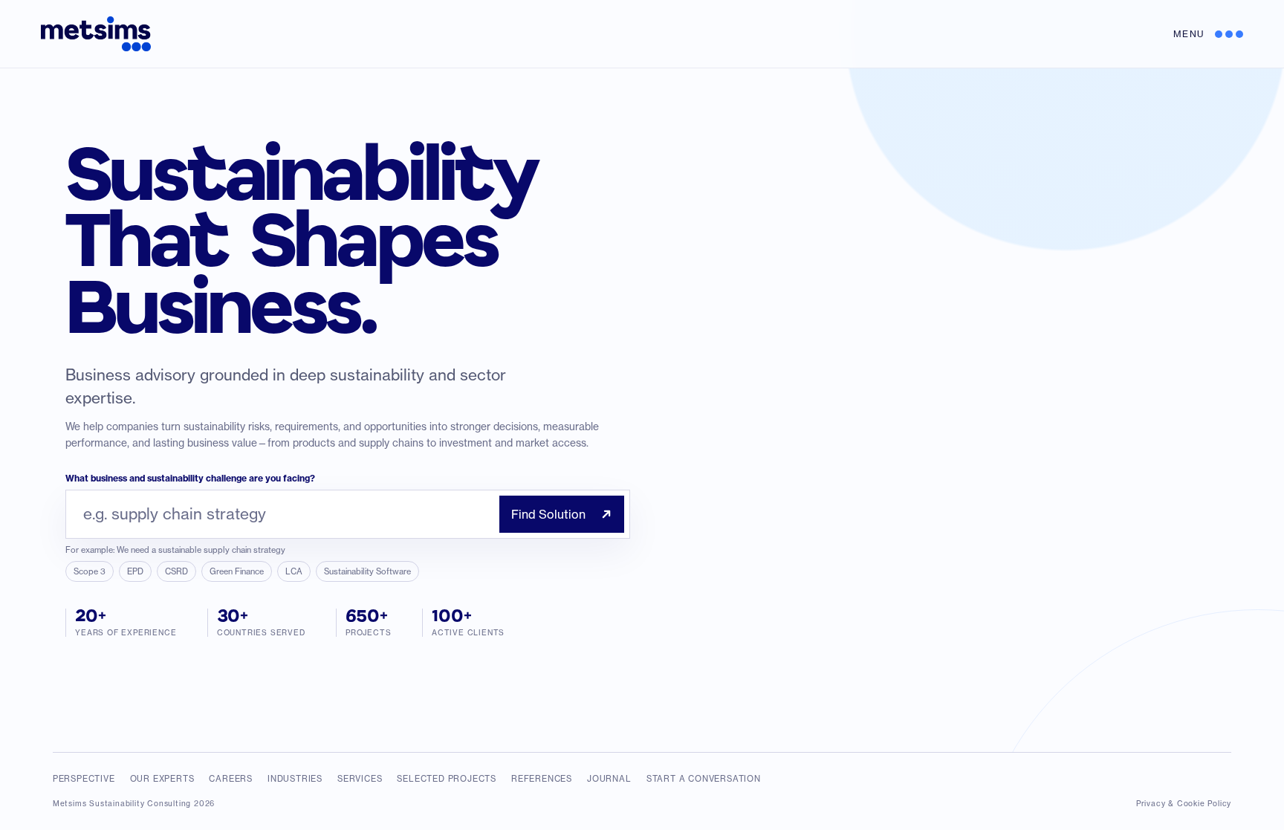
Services (359, 779)
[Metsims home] (96, 33)
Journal (609, 779)
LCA (293, 571)
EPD (135, 571)
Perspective (84, 779)
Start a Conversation (703, 779)
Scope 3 (90, 571)
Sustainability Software (367, 571)
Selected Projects (446, 779)
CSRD (176, 571)
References (541, 779)
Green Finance (237, 571)
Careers (231, 779)
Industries (295, 779)
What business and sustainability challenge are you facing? (190, 478)
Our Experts (162, 779)
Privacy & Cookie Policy (1183, 803)
